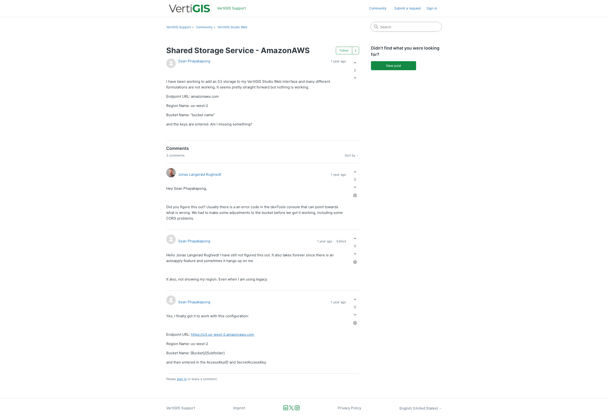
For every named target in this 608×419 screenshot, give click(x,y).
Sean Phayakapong (194, 61)
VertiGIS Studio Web (232, 27)
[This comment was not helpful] (355, 187)
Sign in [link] (432, 8)
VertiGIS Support (178, 27)
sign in (182, 379)
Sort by (350, 155)
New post (393, 66)
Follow (344, 50)
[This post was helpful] (355, 63)
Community (378, 8)
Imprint (239, 408)
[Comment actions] (355, 195)
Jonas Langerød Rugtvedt (199, 174)
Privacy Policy (349, 408)
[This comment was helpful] (355, 172)
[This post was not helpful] (355, 78)
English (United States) (419, 408)
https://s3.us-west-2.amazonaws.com (222, 334)
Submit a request (407, 8)
